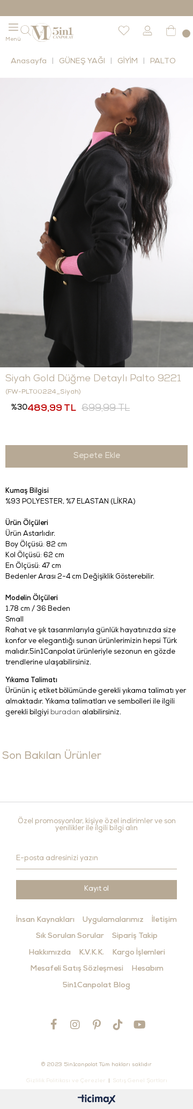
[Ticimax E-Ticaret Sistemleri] (97, 1101)
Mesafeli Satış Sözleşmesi (76, 969)
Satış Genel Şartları (140, 1081)
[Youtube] (139, 1025)
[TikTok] (118, 1025)
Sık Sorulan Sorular (70, 936)
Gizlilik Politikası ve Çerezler (66, 1081)
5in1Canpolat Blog (96, 985)
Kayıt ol (96, 889)
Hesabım (147, 969)
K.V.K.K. (91, 953)
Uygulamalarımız (113, 920)
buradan (65, 712)
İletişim (164, 920)
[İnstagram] (75, 1025)
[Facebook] (53, 1024)
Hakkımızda (49, 953)
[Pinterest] (96, 1025)
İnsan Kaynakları (45, 920)
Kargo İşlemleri (138, 953)
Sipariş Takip (135, 936)
